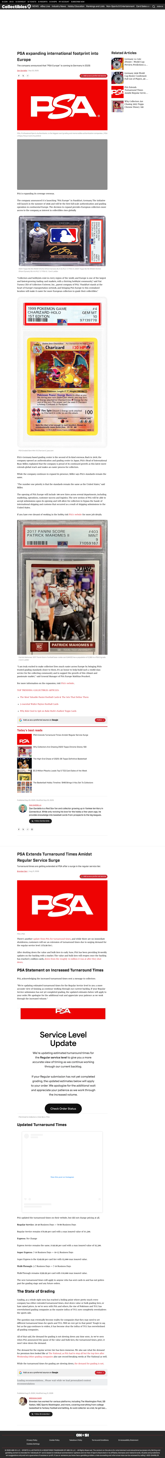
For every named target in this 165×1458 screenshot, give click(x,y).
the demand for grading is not (89, 1363)
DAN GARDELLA (35, 805)
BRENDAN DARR (35, 1398)
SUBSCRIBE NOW (78, 2)
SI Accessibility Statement (128, 1440)
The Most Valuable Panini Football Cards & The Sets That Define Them (54, 697)
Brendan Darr (22, 871)
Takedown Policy (75, 1440)
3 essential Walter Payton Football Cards (39, 704)
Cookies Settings (33, 1444)
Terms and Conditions (100, 1440)
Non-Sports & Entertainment (120, 6)
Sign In (160, 7)
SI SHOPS (53, 2)
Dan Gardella (22, 71)
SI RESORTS (43, 2)
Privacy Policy (32, 1440)
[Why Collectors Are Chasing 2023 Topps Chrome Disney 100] (129, 106)
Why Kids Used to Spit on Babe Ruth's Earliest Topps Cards (48, 711)
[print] (32, 829)
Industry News (59, 6)
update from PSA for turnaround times (52, 939)
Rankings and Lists (95, 6)
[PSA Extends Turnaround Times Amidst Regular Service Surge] (129, 92)
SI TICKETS (32, 2)
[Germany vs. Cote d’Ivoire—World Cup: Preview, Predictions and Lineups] (129, 64)
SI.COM (5, 2)
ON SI (11, 2)
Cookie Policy (54, 1440)
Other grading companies (41, 1356)
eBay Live (45, 6)
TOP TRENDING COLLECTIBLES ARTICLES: (38, 690)
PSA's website (75, 514)
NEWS (35, 6)
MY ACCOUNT (64, 2)
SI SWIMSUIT (21, 2)
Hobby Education (76, 6)
